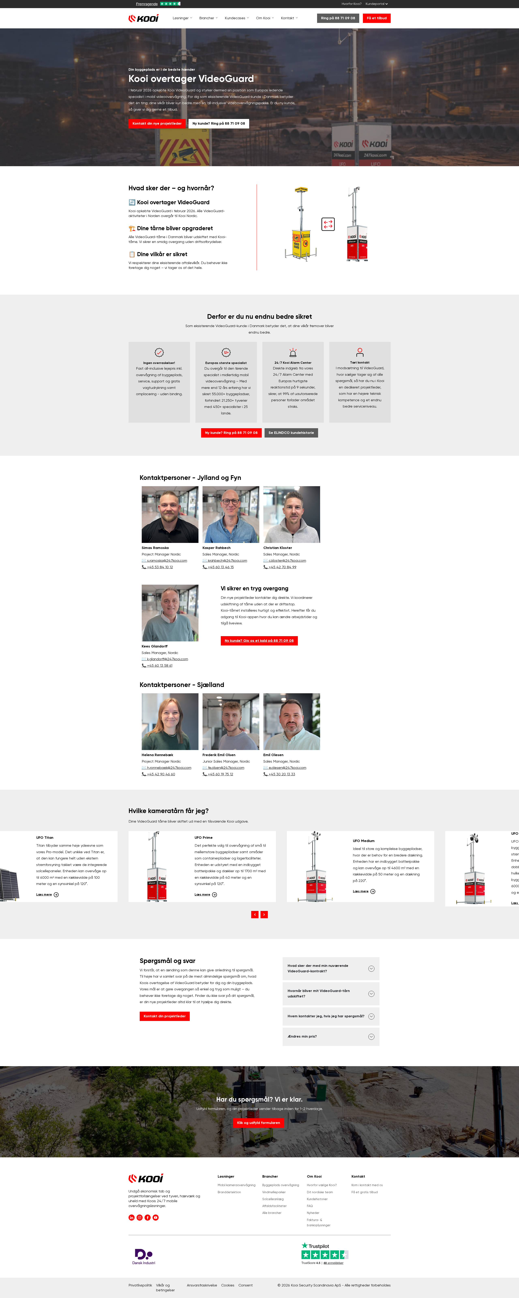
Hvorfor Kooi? (352, 4)
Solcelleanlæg (273, 1199)
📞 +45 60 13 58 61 (157, 666)
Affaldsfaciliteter (274, 1206)
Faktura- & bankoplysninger (318, 1223)
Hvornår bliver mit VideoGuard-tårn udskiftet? (319, 993)
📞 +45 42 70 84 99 (279, 567)
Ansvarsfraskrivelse (202, 1285)
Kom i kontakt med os (367, 1185)
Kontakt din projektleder (165, 1016)
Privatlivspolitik (140, 1285)
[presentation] (254, 914)
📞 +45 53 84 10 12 (157, 567)
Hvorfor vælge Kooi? (322, 1185)
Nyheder (313, 1213)
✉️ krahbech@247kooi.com (225, 561)
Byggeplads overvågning (280, 1185)
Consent (245, 1285)
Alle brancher (271, 1213)
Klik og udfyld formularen (258, 1123)
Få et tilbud (377, 18)
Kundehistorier (317, 1199)
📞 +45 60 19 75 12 (218, 774)
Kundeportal (375, 4)
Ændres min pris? (302, 1036)
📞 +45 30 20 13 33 (279, 774)
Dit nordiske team (320, 1192)
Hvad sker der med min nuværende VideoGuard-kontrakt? (318, 968)
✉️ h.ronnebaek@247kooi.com (166, 768)
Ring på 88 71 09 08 (338, 18)
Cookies (227, 1285)
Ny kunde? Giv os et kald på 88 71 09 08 (259, 641)
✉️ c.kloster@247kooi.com (284, 561)
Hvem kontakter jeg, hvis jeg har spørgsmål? (326, 1016)
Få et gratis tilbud (365, 1192)
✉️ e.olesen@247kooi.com (284, 768)
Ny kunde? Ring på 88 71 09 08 (219, 123)
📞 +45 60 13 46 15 (218, 567)
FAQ (310, 1206)
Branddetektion (229, 1192)
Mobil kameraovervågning (236, 1185)
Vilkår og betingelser (165, 1288)
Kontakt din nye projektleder (157, 123)
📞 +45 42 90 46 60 (158, 774)
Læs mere (44, 894)
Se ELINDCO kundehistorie (291, 433)
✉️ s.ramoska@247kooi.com (164, 561)
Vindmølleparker (274, 1192)
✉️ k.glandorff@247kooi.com (165, 659)
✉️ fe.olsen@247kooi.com (223, 768)
